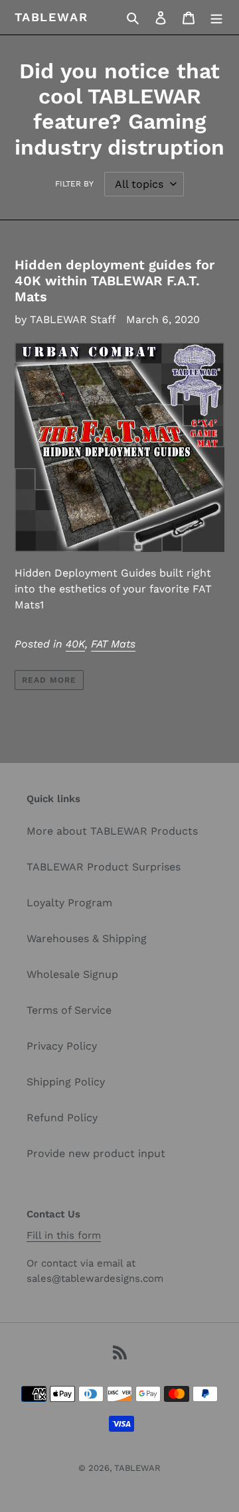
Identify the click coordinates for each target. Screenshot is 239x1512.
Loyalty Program (69, 902)
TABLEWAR (51, 17)
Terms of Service (69, 1010)
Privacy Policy (62, 1046)
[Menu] (216, 17)
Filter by (74, 183)
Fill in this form (64, 1235)
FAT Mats (113, 644)
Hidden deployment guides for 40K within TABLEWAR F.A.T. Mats (114, 281)
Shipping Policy (66, 1081)
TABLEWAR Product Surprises (104, 866)
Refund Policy (62, 1117)
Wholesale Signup (72, 974)
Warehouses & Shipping (87, 938)
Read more (49, 680)
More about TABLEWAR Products (112, 831)
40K (75, 644)
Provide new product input (96, 1153)
